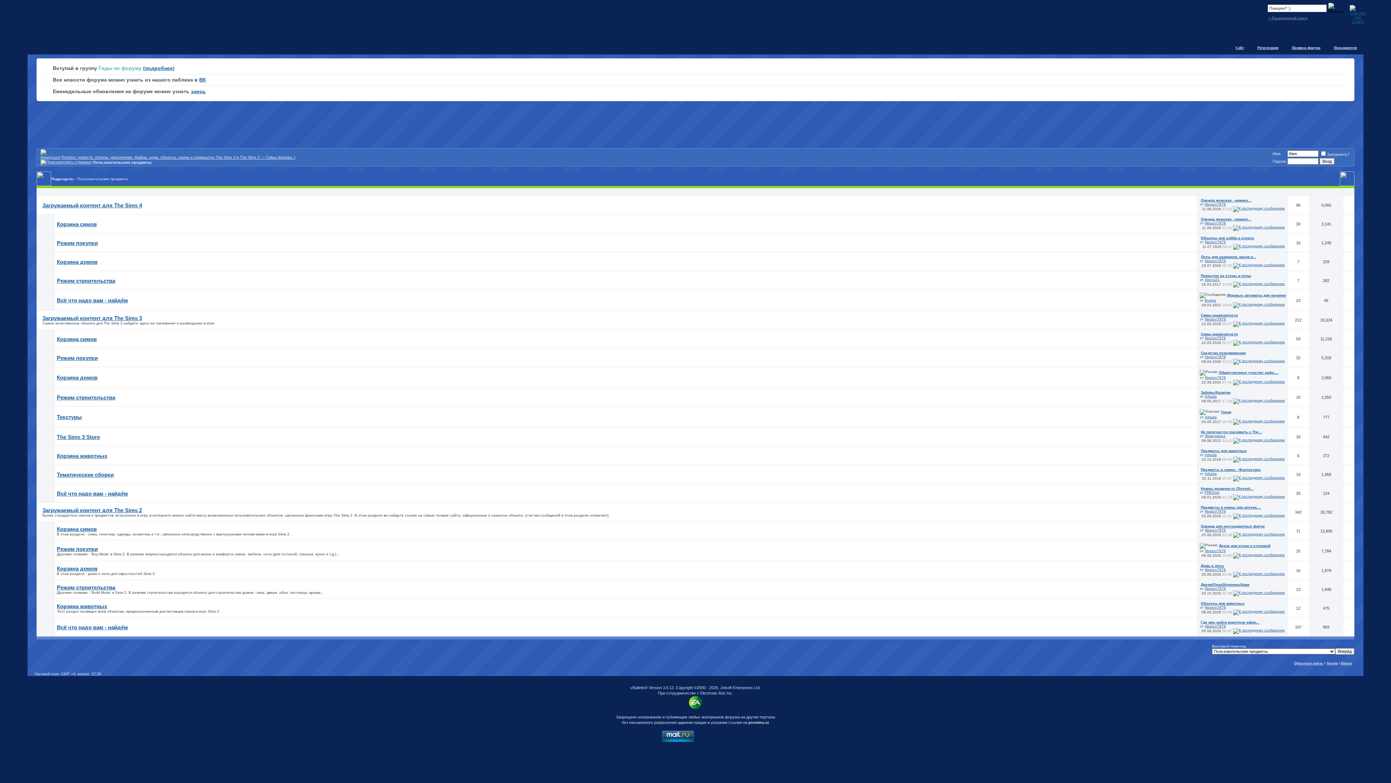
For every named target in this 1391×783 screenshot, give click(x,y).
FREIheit (1212, 492)
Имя (1277, 154)
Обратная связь (1308, 663)
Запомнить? (1338, 154)
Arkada (1211, 396)
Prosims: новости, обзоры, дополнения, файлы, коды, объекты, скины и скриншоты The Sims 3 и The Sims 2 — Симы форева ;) (178, 157)
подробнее (159, 68)
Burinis (1210, 300)
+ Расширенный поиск (1288, 18)
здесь (198, 91)
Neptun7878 (1215, 204)
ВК (202, 80)
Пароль (1279, 161)
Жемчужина (1215, 436)
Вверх (1346, 663)
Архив (1332, 663)
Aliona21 (1212, 280)
